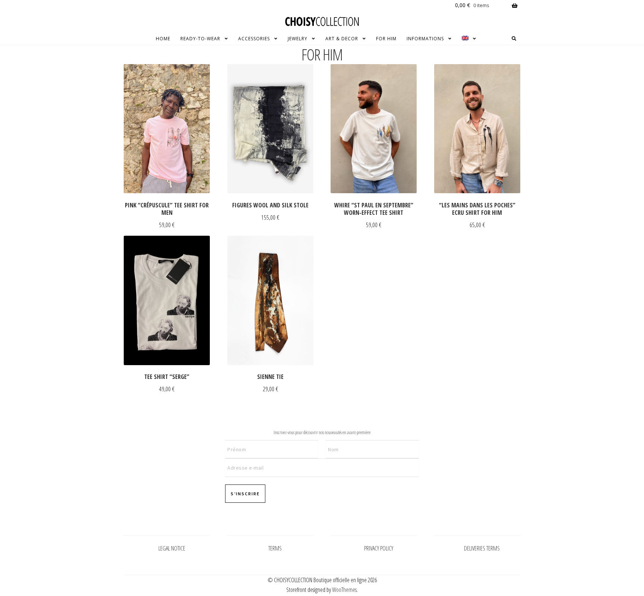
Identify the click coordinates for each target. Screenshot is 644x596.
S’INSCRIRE (245, 493)
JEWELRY (297, 38)
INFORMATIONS (425, 38)
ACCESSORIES (254, 38)
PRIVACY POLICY (378, 548)
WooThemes (344, 590)
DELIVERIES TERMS (482, 548)
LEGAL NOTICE (171, 548)
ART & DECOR (341, 38)
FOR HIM (386, 38)
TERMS (275, 548)
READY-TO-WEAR (200, 38)
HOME (163, 38)
